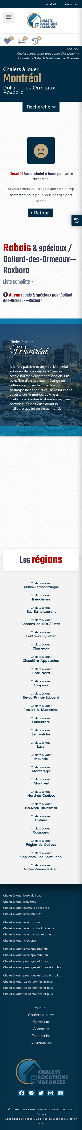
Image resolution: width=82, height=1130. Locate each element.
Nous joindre (57, 1118)
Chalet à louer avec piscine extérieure (29, 934)
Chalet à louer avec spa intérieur (25, 949)
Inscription (52, 4)
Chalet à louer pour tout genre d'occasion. (46, 53)
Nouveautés (41, 1042)
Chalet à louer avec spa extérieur (26, 955)
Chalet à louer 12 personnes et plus (28, 981)
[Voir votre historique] (37, 43)
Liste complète (16, 282)
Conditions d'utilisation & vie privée (26, 1118)
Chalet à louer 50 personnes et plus (28, 994)
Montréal (23, 58)
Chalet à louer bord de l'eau (22, 895)
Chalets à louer (41, 585)
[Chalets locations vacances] (42, 20)
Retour (41, 213)
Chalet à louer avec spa (19, 940)
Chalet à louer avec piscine (21, 922)
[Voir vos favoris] (9, 43)
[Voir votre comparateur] (23, 43)
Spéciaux (41, 1021)
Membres (71, 4)
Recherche (41, 1035)
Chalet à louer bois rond (20, 901)
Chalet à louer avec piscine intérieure (28, 928)
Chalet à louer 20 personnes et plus (28, 988)
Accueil (71, 49)
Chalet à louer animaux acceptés (26, 908)
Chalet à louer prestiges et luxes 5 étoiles (32, 975)
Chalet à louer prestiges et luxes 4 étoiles (32, 967)
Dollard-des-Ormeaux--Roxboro (56, 58)
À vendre (41, 1028)
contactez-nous (21, 195)
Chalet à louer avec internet (22, 914)
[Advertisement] (41, 490)
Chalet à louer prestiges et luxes (25, 961)
